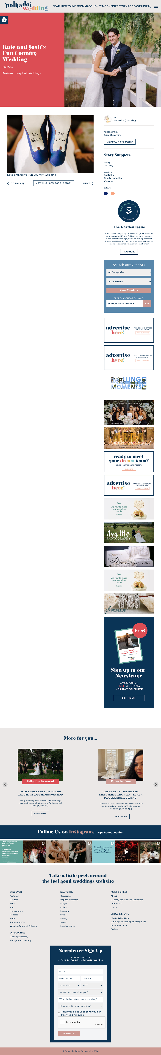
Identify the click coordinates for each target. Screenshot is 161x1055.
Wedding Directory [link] (19, 937)
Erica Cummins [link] (112, 135)
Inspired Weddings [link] (29, 73)
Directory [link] (120, 6)
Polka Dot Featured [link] (40, 781)
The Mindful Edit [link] (17, 922)
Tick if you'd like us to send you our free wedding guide (81, 1013)
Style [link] (62, 915)
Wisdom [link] (78, 6)
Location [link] (64, 911)
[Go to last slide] (5, 784)
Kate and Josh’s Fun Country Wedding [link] (31, 174)
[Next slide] (155, 784)
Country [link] (108, 165)
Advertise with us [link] (119, 925)
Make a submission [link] (120, 918)
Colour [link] (63, 907)
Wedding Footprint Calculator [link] (24, 926)
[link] (4, 20)
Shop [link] (144, 6)
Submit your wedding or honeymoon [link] (128, 921)
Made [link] (88, 6)
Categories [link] (65, 896)
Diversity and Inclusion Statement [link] (127, 900)
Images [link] (63, 903)
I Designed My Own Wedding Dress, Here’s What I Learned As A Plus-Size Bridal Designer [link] (120, 794)
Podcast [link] (134, 6)
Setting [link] (63, 918)
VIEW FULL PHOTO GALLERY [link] (120, 142)
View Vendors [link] (129, 290)
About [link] (114, 896)
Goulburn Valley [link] (113, 178)
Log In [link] (114, 907)
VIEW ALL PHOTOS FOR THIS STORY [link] (53, 183)
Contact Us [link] (116, 903)
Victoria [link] (108, 181)
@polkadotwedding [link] (110, 832)
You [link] (70, 6)
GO (147, 303)
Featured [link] (60, 6)
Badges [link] (114, 929)
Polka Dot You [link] (121, 781)
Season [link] (63, 922)
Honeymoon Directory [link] (20, 940)
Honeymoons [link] (102, 6)
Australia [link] (109, 175)
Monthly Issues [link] (67, 926)
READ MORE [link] (129, 252)
